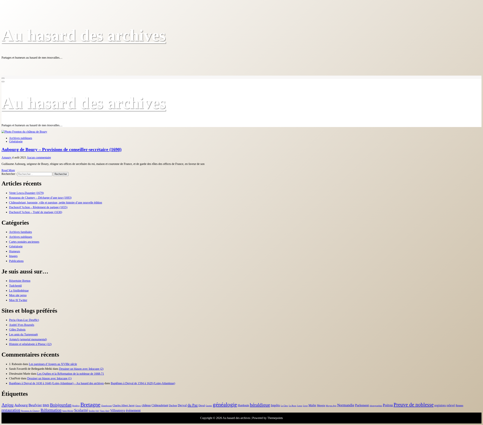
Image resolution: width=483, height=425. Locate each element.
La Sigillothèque (19, 290)
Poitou (388, 405)
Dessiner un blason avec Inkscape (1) (49, 378)
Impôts (275, 405)
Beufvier (35, 405)
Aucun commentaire (39, 157)
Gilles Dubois (17, 329)
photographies (376, 406)
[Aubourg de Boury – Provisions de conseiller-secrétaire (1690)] (24, 131)
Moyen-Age (331, 406)
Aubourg (21, 405)
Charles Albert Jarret (124, 405)
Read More (8, 170)
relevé (451, 405)
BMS (46, 405)
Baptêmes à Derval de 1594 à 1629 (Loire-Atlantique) (143, 383)
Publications (16, 261)
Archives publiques (20, 138)
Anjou (8, 404)
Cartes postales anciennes (24, 241)
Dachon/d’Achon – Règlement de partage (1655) (38, 207)
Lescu (299, 406)
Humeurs (14, 251)
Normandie (345, 405)
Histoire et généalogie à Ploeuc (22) (30, 344)
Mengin (321, 405)
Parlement (362, 405)
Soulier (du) (94, 411)
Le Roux (292, 406)
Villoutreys (117, 410)
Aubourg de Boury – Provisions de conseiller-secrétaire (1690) (62, 149)
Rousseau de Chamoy (30, 411)
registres (440, 405)
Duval (201, 405)
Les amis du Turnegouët (23, 334)
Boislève (76, 406)
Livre (305, 406)
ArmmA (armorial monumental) (28, 339)
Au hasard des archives (84, 35)
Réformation (51, 410)
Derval (182, 405)
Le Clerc (284, 406)
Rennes (459, 405)
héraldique (260, 404)
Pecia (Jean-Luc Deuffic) (24, 320)
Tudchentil (15, 285)
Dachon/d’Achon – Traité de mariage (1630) (35, 212)
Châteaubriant (160, 405)
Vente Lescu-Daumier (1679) (26, 193)
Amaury (7, 157)
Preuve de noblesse (414, 404)
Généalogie (16, 141)
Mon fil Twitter (18, 300)
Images (13, 256)
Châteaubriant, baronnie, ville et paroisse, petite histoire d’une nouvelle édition (55, 202)
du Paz (193, 405)
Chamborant (106, 406)
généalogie (225, 404)
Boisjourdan (61, 405)
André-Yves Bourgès (21, 324)
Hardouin (243, 405)
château (146, 405)
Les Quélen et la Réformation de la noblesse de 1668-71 (70, 373)
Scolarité (81, 410)
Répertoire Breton (19, 280)
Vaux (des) (104, 411)
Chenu (138, 406)
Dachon (173, 405)
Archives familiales (20, 232)
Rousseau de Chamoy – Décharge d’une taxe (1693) (40, 197)
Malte (312, 405)
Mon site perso (18, 295)
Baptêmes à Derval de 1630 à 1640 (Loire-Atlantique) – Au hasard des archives (56, 383)
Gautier (209, 406)
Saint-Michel (67, 411)
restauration (11, 410)
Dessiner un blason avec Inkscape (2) (81, 368)
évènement (133, 410)
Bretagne (90, 404)
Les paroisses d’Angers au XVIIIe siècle (53, 364)
